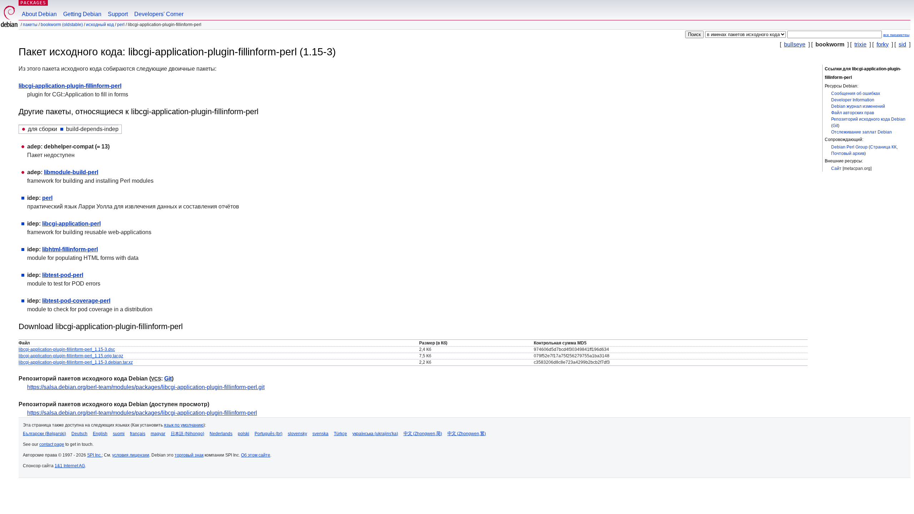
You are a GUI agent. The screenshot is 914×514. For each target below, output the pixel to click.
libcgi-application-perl (71, 224)
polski (243, 433)
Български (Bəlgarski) (44, 433)
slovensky (297, 433)
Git (835, 125)
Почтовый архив (847, 153)
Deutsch (79, 433)
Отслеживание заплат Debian (861, 132)
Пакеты (30, 24)
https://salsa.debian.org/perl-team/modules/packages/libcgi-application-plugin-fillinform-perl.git (146, 387)
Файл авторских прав (852, 112)
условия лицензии (130, 455)
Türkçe (340, 433)
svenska (320, 433)
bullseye (794, 44)
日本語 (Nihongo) (187, 433)
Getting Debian (82, 14)
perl (121, 24)
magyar (158, 433)
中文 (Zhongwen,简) (422, 433)
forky (883, 44)
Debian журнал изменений (858, 106)
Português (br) (268, 433)
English (100, 433)
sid (902, 44)
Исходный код (100, 24)
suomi (119, 433)
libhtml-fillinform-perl (70, 249)
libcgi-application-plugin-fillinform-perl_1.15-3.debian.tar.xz (76, 362)
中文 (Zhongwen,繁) (466, 433)
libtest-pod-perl (62, 275)
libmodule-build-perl (71, 172)
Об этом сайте (255, 455)
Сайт (836, 168)
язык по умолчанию (184, 425)
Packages (33, 2)
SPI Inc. (94, 455)
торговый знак (189, 455)
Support (118, 14)
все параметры (896, 35)
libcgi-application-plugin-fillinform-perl (70, 86)
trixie (860, 44)
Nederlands (221, 433)
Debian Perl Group (849, 147)
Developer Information (852, 99)
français (137, 433)
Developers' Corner (159, 14)
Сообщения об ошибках (855, 93)
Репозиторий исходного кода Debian (868, 119)
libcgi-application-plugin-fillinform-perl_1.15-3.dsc (67, 349)
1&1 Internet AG (70, 465)
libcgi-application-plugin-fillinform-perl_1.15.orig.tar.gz (71, 355)
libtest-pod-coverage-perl (76, 301)
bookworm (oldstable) (62, 24)
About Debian (39, 14)
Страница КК (883, 147)
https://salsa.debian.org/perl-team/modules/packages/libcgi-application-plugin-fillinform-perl (142, 413)
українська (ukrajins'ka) (375, 433)
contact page (51, 444)
